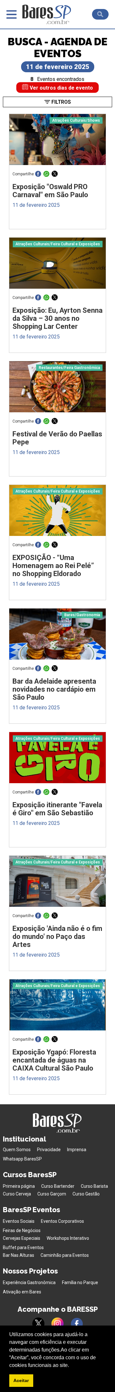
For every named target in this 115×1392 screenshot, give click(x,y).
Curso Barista (94, 1186)
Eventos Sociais (18, 1221)
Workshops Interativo (68, 1238)
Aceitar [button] (21, 1380)
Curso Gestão (86, 1193)
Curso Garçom (51, 1193)
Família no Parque (80, 1282)
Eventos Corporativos (62, 1221)
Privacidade (49, 1149)
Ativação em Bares (22, 1291)
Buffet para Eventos (23, 1247)
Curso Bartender (57, 1186)
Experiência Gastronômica (29, 1282)
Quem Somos (17, 1149)
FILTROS (60, 102)
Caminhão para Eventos (65, 1255)
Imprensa (76, 1149)
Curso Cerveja (17, 1193)
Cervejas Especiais (21, 1238)
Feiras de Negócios (22, 1230)
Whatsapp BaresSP (22, 1158)
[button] (71, 1366)
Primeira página (19, 1186)
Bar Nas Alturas (18, 1255)
